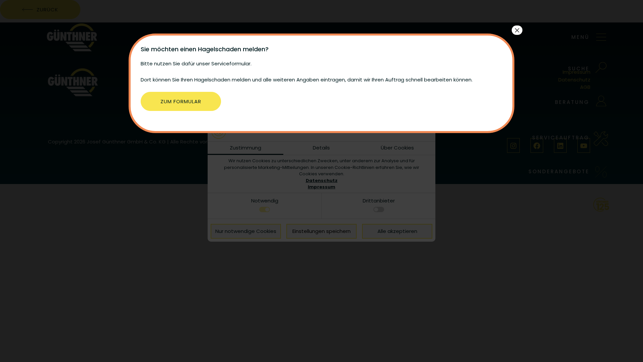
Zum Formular (180, 101)
